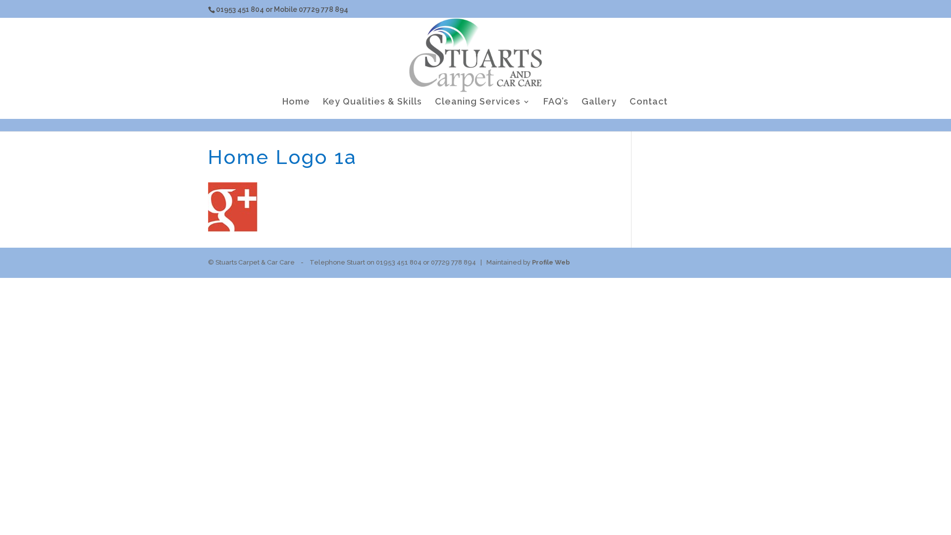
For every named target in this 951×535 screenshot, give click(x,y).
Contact (649, 102)
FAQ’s (556, 102)
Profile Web (551, 262)
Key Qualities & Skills (372, 102)
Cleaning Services (478, 102)
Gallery (599, 102)
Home (296, 102)
